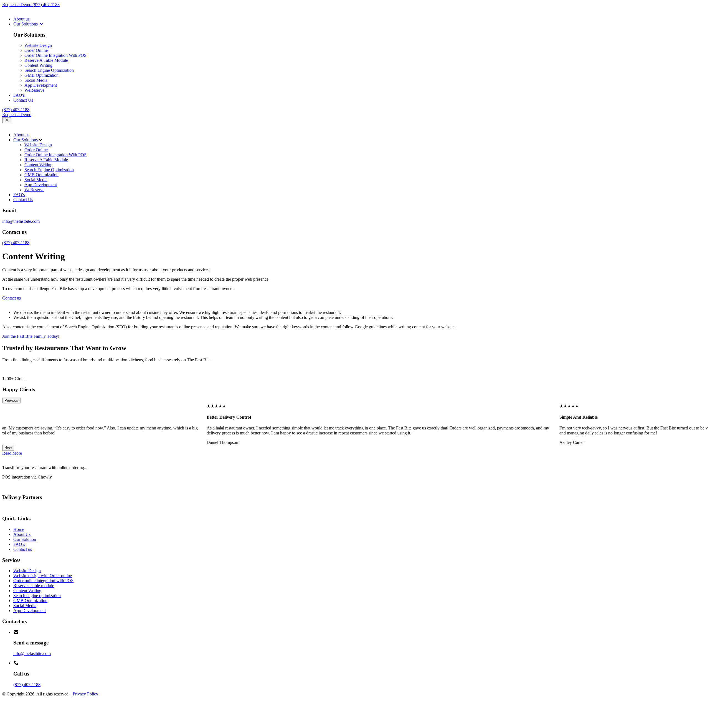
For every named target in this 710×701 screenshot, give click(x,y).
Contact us (22, 549)
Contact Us (23, 100)
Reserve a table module (33, 585)
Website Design (38, 45)
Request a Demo (17, 4)
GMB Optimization (41, 75)
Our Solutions (26, 24)
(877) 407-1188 (46, 4)
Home (18, 529)
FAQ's (19, 95)
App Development (40, 85)
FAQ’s (19, 544)
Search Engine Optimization (49, 70)
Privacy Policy (85, 694)
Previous (11, 400)
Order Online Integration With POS (55, 55)
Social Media (35, 80)
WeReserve (34, 90)
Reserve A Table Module (46, 60)
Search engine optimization (37, 595)
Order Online (36, 50)
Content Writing (38, 65)
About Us (22, 534)
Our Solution (24, 539)
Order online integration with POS (43, 580)
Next (8, 448)
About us (21, 19)
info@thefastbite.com (21, 221)
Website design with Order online (42, 575)
